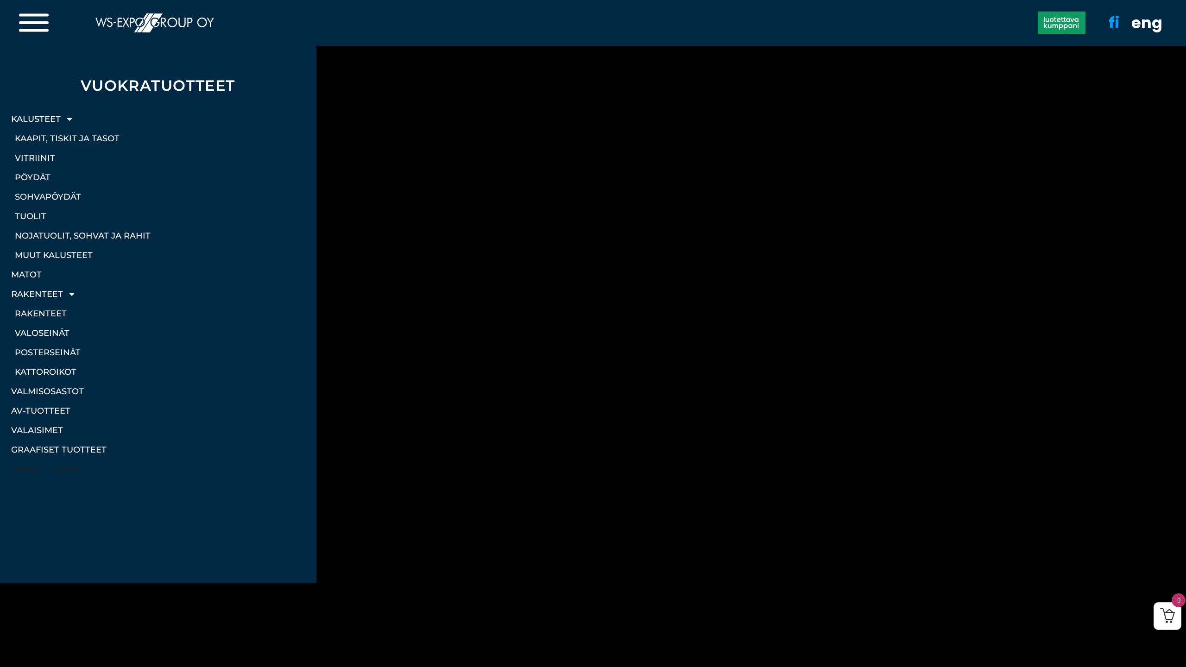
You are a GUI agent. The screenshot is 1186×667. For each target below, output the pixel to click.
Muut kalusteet (54, 255)
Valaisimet (37, 430)
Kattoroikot (45, 372)
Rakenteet (37, 294)
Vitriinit (35, 158)
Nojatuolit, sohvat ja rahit (83, 236)
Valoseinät (42, 333)
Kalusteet (36, 119)
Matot (26, 275)
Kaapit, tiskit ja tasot (67, 138)
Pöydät (32, 177)
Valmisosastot (47, 391)
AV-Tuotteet (40, 411)
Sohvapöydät (48, 197)
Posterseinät (48, 352)
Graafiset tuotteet (59, 450)
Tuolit (30, 216)
